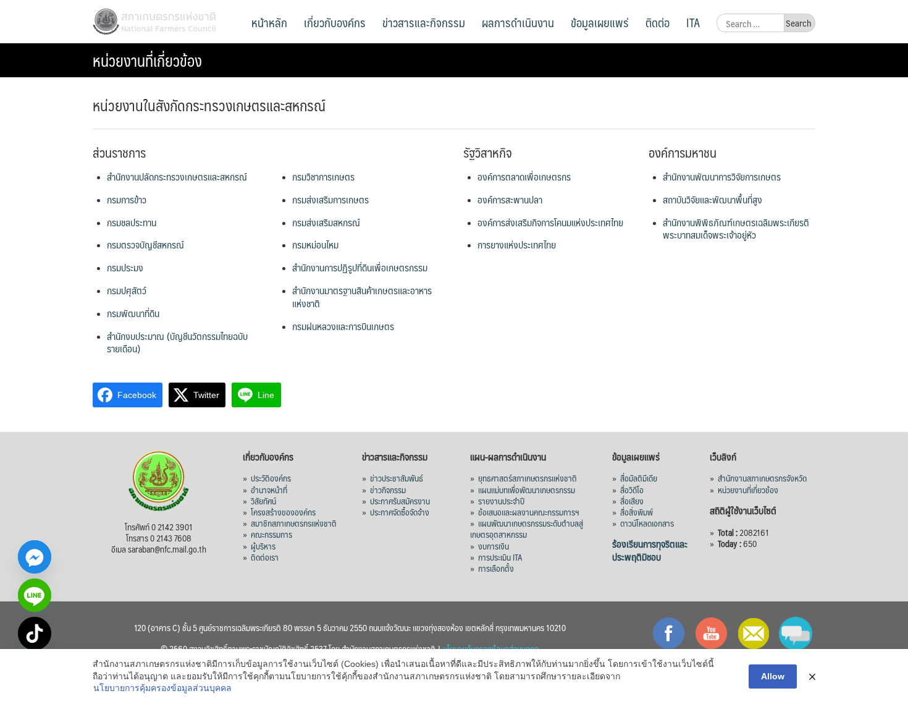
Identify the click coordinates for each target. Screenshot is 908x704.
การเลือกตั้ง (496, 568)
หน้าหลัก (269, 22)
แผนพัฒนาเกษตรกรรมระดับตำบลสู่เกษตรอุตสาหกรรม (526, 528)
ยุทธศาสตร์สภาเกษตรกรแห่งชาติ (527, 477)
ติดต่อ (657, 22)
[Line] (34, 595)
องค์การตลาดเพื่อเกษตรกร (524, 176)
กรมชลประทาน (131, 222)
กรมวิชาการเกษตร (323, 176)
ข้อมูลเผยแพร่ (600, 22)
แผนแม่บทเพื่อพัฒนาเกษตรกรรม (526, 489)
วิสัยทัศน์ (263, 500)
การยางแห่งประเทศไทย (516, 244)
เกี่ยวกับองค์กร (335, 22)
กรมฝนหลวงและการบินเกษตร (343, 326)
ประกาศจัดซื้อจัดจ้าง (399, 511)
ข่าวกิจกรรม (388, 489)
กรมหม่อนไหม (315, 244)
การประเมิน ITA (500, 556)
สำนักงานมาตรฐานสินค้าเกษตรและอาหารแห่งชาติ (362, 297)
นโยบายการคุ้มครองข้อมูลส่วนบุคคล (162, 688)
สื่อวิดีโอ (632, 489)
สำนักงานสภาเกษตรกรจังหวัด (762, 477)
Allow (772, 676)
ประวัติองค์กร (271, 477)
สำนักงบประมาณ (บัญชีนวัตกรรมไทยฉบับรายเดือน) (177, 342)
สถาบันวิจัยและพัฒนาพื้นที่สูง (712, 199)
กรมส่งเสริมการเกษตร (330, 199)
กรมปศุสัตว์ (126, 290)
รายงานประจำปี (501, 500)
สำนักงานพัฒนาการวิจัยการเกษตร (722, 176)
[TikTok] (34, 633)
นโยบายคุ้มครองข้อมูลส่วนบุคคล (491, 648)
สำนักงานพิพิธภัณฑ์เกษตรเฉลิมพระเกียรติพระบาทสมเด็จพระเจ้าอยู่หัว (736, 229)
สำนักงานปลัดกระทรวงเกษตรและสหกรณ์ (177, 176)
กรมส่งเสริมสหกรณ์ (326, 222)
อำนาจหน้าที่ (269, 489)
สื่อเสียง (632, 500)
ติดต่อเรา (265, 556)
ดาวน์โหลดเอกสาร (647, 522)
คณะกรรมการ (271, 534)
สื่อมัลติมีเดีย (638, 477)
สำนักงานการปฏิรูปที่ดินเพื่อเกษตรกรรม (359, 267)
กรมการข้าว (126, 199)
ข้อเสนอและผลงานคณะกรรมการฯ (528, 511)
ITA (693, 22)
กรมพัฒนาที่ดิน (133, 313)
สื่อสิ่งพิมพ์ (636, 511)
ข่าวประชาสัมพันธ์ (396, 477)
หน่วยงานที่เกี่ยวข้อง (748, 489)
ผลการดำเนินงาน (518, 22)
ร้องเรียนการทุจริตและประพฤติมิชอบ (649, 550)
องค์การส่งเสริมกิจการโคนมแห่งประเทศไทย (550, 222)
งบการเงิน (493, 545)
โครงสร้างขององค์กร (283, 511)
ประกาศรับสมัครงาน (400, 500)
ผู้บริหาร (263, 545)
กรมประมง (125, 267)
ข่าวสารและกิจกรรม (423, 22)
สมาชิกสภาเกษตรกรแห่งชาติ (294, 522)
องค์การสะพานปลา (509, 199)
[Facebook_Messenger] (34, 557)
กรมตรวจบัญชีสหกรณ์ (145, 244)
